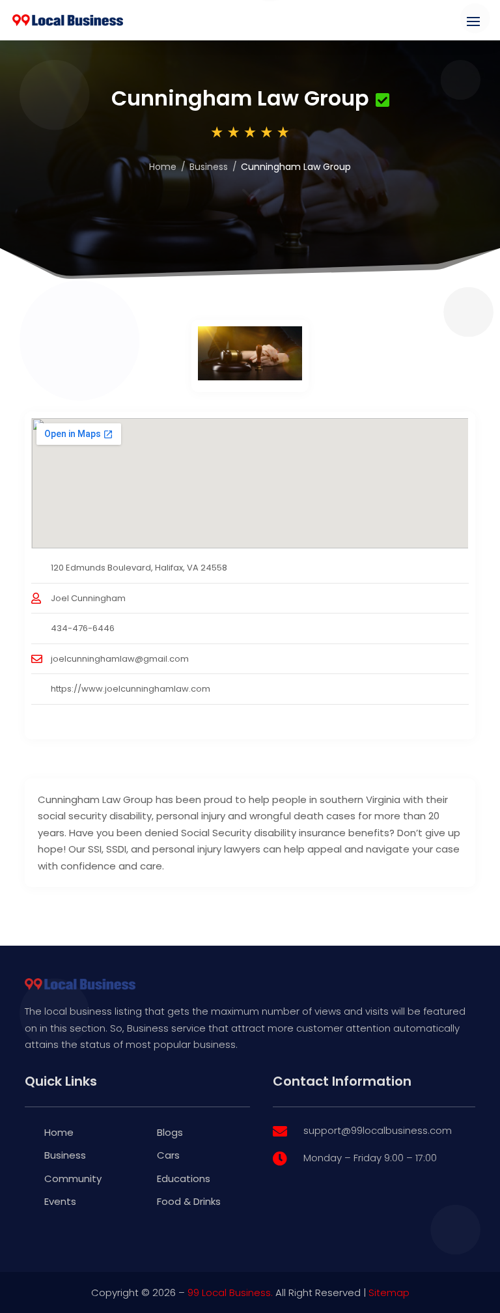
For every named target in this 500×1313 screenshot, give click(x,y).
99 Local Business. (230, 1292)
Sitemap (389, 1292)
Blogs (170, 1132)
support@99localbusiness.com (377, 1130)
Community (73, 1178)
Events (60, 1201)
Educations (183, 1178)
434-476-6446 (83, 628)
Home (162, 166)
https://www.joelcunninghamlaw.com (130, 689)
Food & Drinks (189, 1201)
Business (208, 166)
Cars (168, 1155)
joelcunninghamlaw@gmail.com (120, 659)
